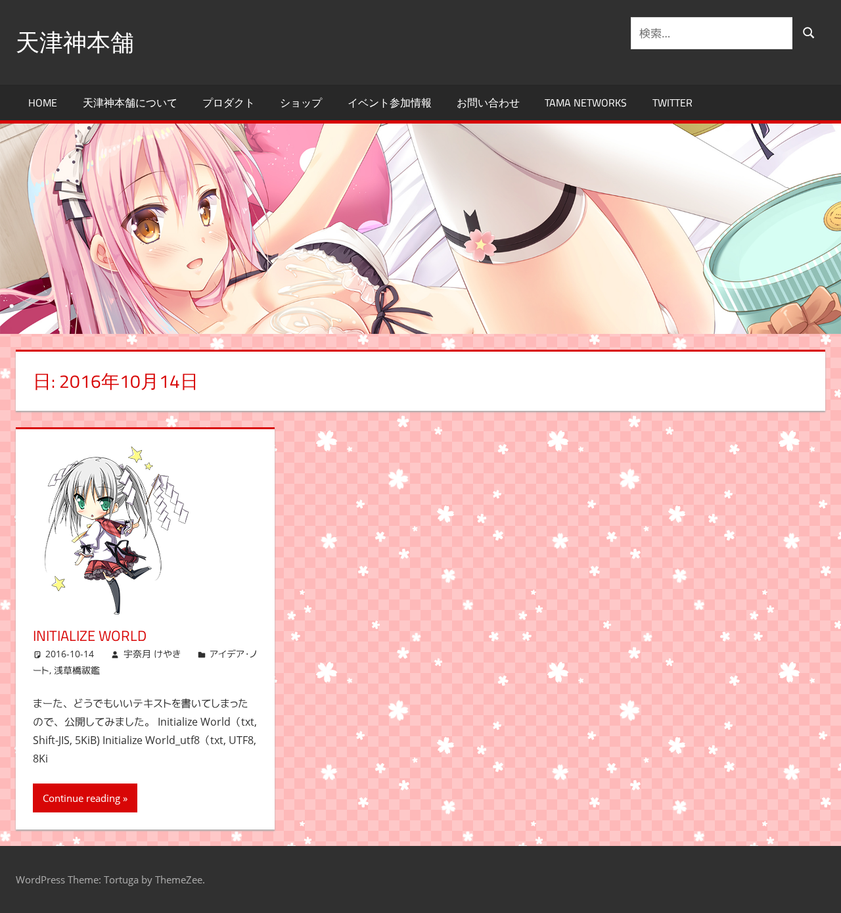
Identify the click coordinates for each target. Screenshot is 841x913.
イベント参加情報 (390, 102)
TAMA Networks (586, 102)
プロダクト (228, 102)
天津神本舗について (130, 102)
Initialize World (90, 635)
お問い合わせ (488, 102)
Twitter (672, 102)
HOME (42, 102)
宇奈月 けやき (152, 653)
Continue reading (81, 798)
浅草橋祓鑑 (77, 670)
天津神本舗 (75, 42)
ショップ (301, 102)
